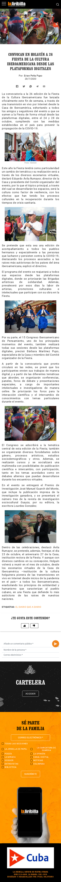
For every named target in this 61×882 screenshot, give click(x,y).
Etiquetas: (8, 607)
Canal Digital (41, 757)
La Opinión (39, 754)
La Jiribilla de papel (16, 749)
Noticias (38, 760)
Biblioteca (10, 767)
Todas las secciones (16, 743)
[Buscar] (57, 4)
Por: (21, 75)
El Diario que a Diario (28, 607)
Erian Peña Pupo (33, 75)
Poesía (8, 754)
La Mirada (10, 757)
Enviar (55, 643)
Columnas (39, 764)
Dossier (9, 760)
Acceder (30, 693)
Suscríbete (30, 774)
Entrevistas (11, 764)
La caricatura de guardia (46, 749)
